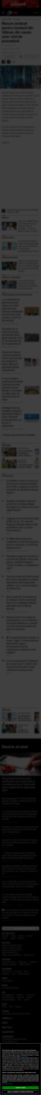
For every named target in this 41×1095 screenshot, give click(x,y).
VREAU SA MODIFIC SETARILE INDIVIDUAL (20, 1092)
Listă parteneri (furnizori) (7, 1083)
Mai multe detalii (24, 1056)
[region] (20, 1069)
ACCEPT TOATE (20, 1087)
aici (13, 1065)
